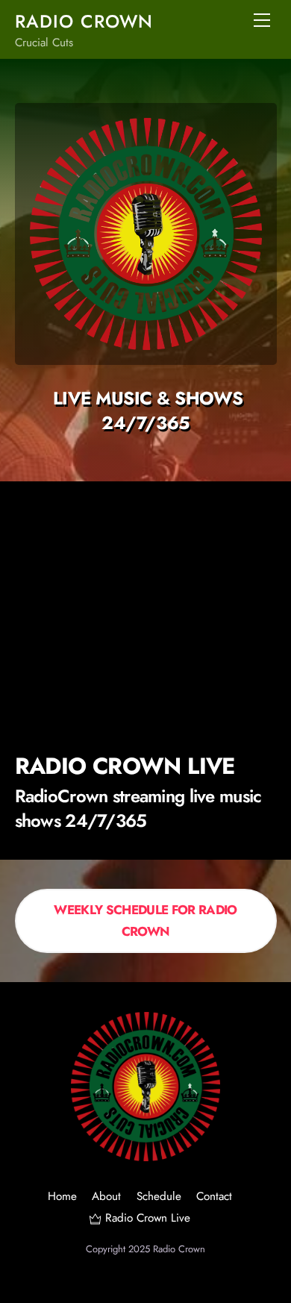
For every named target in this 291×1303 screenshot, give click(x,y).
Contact (214, 1196)
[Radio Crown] (145, 1155)
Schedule (159, 1196)
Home (62, 1196)
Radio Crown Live (145, 1218)
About (106, 1196)
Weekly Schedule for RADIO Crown (145, 920)
